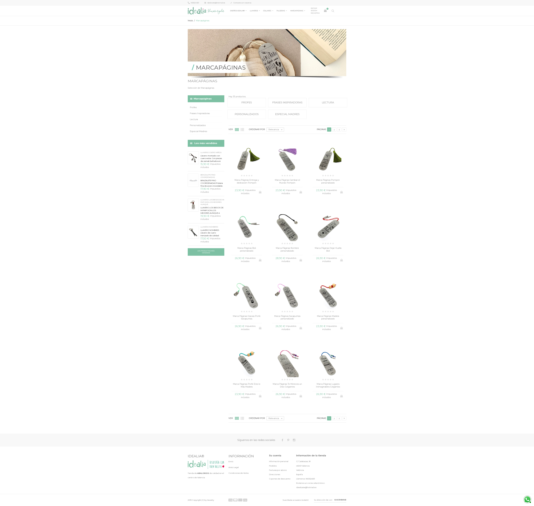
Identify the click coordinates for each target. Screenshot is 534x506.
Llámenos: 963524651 (305, 479)
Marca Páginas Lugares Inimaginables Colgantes (328, 385)
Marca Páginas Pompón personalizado (328, 181)
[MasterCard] (235, 500)
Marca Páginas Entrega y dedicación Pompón (246, 181)
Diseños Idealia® (237, 11)
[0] (325, 10)
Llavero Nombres (209, 227)
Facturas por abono (278, 470)
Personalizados (198, 125)
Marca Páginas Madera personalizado (328, 317)
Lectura (194, 119)
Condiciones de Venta (238, 473)
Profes (193, 107)
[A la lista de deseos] (287, 424)
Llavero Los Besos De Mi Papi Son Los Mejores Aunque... (212, 202)
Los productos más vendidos (205, 252)
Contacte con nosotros (240, 3)
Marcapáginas (297, 11)
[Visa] (230, 500)
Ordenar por (257, 129)
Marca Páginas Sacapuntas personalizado (287, 317)
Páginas (321, 129)
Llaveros (254, 11)
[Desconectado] (527, 499)
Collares (267, 11)
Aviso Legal (233, 467)
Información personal (278, 461)
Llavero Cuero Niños (211, 152)
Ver (230, 129)
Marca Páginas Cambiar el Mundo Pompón (287, 181)
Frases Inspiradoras (200, 113)
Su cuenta (275, 455)
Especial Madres (198, 131)
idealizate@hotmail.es (214, 3)
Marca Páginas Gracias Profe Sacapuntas (246, 317)
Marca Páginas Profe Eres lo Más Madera (246, 385)
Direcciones (274, 474)
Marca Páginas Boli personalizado (246, 249)
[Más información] (292, 423)
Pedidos (273, 466)
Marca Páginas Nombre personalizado (287, 249)
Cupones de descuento (280, 479)
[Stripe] (245, 500)
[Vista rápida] (282, 424)
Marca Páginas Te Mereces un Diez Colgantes (287, 385)
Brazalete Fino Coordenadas (208, 176)
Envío (230, 461)
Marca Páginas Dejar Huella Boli (328, 249)
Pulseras (281, 11)
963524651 (194, 3)
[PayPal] (240, 500)
